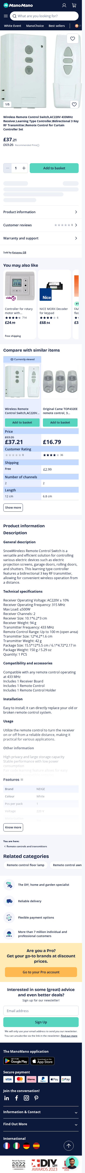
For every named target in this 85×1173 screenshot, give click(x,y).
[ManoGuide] (72, 1162)
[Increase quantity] (24, 168)
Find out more (69, 1035)
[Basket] (74, 5)
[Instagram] (26, 1098)
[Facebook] (16, 1098)
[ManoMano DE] (26, 1145)
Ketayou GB (19, 252)
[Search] (14, 16)
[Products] (5, 15)
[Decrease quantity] (7, 168)
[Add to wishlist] (74, 104)
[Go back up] (69, 1146)
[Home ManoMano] (30, 5)
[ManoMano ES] (36, 1145)
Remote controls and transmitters (27, 846)
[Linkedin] (6, 1098)
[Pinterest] (36, 1098)
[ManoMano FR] (6, 1145)
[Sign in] (64, 5)
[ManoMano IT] (16, 1145)
